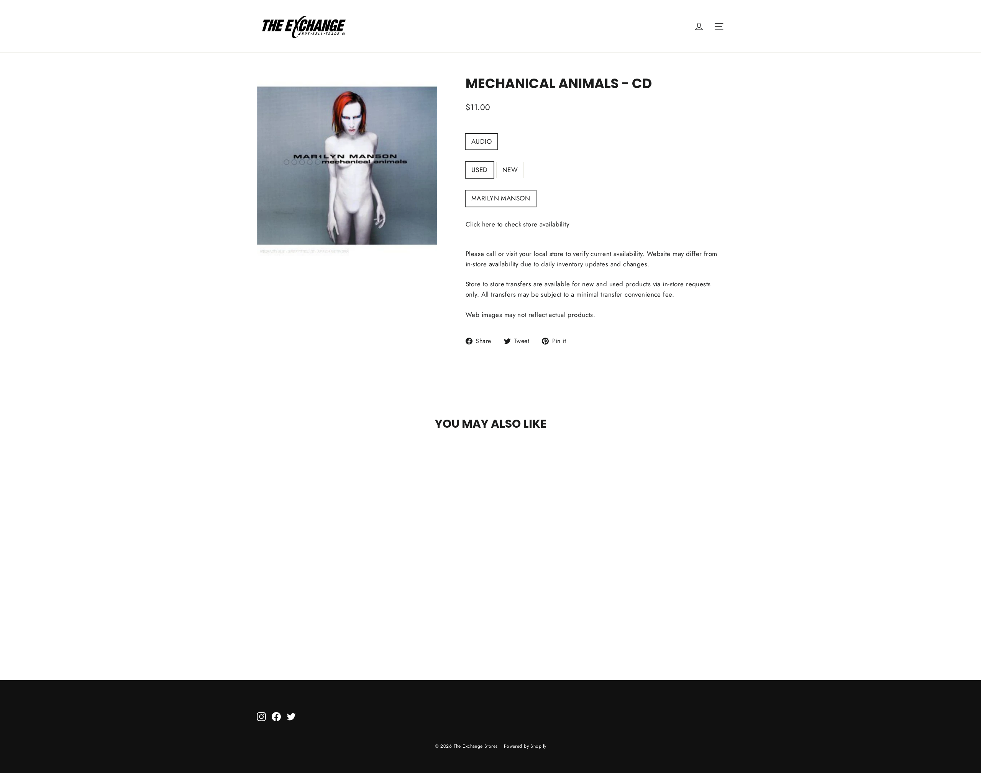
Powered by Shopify (525, 746)
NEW (510, 169)
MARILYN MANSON (500, 198)
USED (479, 169)
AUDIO (481, 141)
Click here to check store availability (517, 224)
